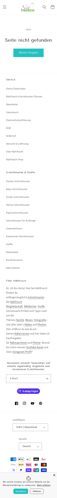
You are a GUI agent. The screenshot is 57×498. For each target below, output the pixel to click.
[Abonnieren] (47, 378)
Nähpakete (12, 252)
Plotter (36, 342)
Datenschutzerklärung (18, 120)
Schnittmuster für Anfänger (21, 220)
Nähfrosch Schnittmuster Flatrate (24, 96)
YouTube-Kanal (34, 347)
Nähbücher (30, 306)
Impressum (12, 112)
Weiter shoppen (28, 52)
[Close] (54, 475)
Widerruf (11, 136)
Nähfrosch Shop (14, 159)
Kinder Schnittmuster (17, 197)
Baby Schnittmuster (17, 189)
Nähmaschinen (18, 342)
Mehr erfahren (43, 485)
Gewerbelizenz (14, 228)
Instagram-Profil (22, 352)
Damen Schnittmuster (18, 181)
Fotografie (40, 320)
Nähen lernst (21, 333)
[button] (5, 7)
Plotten (42, 324)
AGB (8, 128)
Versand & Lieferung (17, 144)
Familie (20, 320)
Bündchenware (14, 260)
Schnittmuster (36, 297)
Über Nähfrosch (14, 151)
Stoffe (9, 244)
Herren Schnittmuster (18, 205)
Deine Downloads (16, 88)
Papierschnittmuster (17, 213)
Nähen (28, 324)
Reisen (29, 320)
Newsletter (12, 104)
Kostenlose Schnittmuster (20, 236)
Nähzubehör (13, 268)
